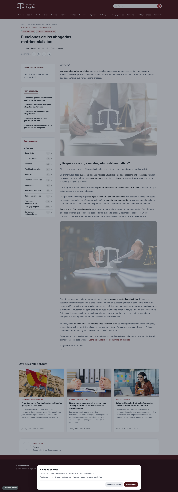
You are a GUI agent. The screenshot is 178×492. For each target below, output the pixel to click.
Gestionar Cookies (10, 488)
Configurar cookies (114, 484)
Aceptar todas (131, 484)
